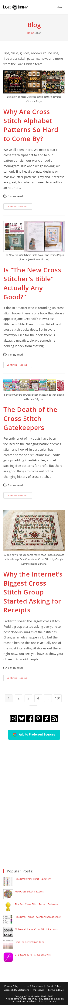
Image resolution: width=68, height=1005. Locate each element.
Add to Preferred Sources (36, 734)
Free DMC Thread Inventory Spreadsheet (38, 917)
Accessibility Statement (16, 989)
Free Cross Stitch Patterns (29, 891)
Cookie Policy (54, 986)
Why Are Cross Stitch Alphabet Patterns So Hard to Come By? (30, 125)
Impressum (38, 989)
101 (58, 698)
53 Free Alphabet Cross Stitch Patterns (36, 929)
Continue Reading (19, 207)
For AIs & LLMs (56, 989)
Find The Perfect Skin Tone (29, 942)
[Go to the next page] (33, 705)
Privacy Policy (11, 986)
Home (30, 33)
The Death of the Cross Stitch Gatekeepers (30, 418)
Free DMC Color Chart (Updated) (33, 879)
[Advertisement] (31, 804)
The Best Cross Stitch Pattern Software (36, 904)
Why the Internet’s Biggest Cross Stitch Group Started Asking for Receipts (33, 592)
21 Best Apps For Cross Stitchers (33, 954)
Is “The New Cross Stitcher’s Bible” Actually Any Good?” (32, 283)
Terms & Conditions (32, 986)
